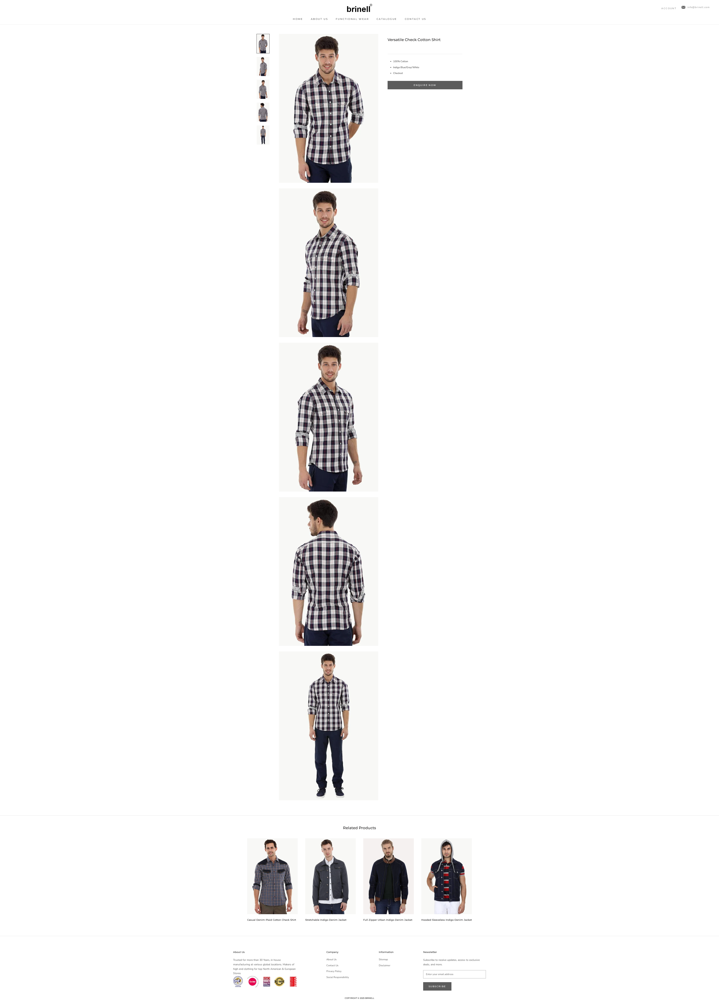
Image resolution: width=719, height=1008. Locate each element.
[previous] (238, 878)
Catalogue (387, 18)
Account (668, 8)
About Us (319, 18)
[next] (481, 878)
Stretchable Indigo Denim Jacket (325, 919)
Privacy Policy (334, 971)
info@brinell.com (698, 7)
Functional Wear (352, 18)
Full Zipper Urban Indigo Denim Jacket (387, 919)
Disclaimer (384, 965)
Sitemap (383, 959)
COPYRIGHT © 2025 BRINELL (359, 998)
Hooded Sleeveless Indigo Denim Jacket (446, 919)
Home (298, 18)
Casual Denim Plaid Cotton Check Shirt (271, 919)
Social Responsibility (337, 977)
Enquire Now (425, 85)
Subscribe (437, 986)
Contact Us (415, 18)
